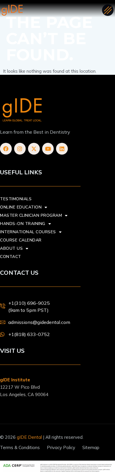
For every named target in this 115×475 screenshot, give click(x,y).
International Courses (28, 232)
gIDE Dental (29, 437)
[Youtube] (48, 149)
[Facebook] (6, 149)
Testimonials (16, 199)
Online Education (21, 207)
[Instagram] (20, 149)
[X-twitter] (34, 149)
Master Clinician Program (31, 215)
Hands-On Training (22, 223)
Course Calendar (21, 240)
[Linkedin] (62, 149)
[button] (108, 10)
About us (11, 248)
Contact (10, 256)
